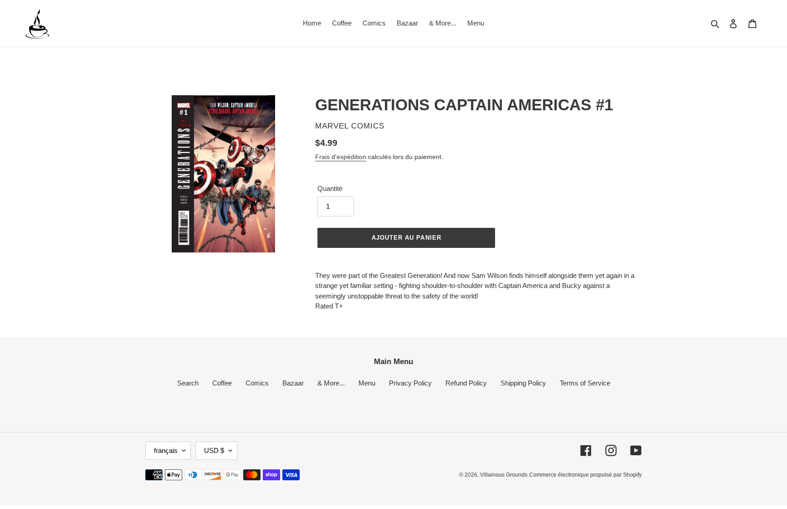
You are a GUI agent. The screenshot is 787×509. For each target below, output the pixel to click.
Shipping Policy (523, 383)
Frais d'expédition (340, 156)
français (166, 450)
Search (188, 383)
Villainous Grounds (503, 475)
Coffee (222, 383)
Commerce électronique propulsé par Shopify (585, 475)
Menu (366, 383)
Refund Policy (466, 383)
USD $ (214, 450)
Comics (257, 383)
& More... (331, 383)
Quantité (329, 188)
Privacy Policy (410, 383)
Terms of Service (585, 383)
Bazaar (293, 383)
